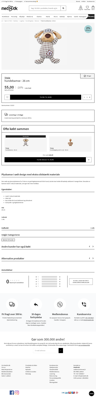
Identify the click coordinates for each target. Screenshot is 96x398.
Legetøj (22, 21)
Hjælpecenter (54, 367)
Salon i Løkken (6, 376)
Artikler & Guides (31, 372)
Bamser (37, 21)
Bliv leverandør (6, 374)
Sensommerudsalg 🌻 (31, 1)
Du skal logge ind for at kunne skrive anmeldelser (81, 281)
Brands (78, 1)
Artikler (83, 1)
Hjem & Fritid (8, 21)
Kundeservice (90, 1)
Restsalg (28, 374)
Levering (52, 374)
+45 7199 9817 (89, 318)
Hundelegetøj (29, 21)
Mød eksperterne (7, 369)
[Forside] (2, 21)
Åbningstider (54, 382)
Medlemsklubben (7, 372)
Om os (4, 367)
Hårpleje (22, 16)
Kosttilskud (5, 16)
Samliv (76, 16)
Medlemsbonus (54, 372)
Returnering (53, 376)
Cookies (52, 380)
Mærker (28, 367)
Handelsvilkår (54, 369)
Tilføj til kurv (46, 97)
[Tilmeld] (60, 350)
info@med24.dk (88, 320)
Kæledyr (62, 16)
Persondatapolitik (55, 378)
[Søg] (63, 8)
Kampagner (19, 1)
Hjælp (91, 393)
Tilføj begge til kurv (45, 160)
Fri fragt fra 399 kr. (8, 1)
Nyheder (28, 369)
